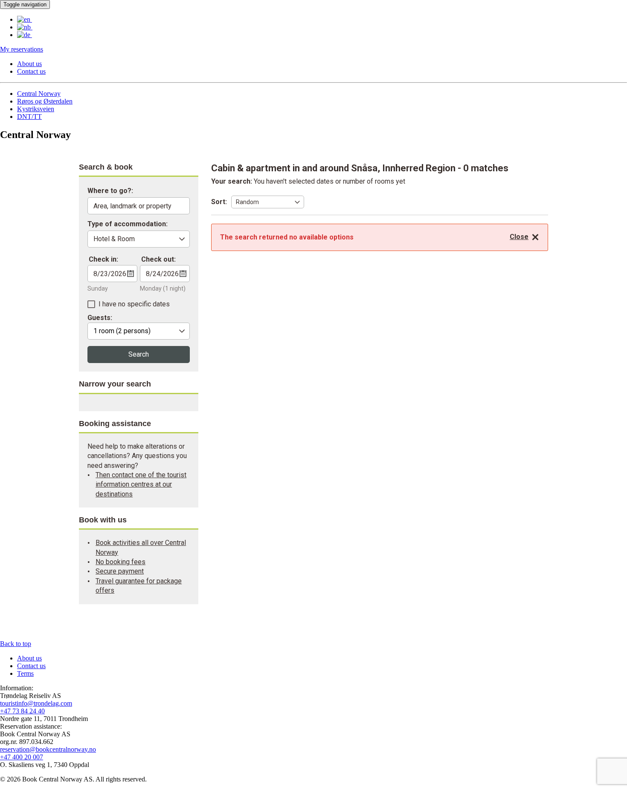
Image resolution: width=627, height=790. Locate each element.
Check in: (103, 259)
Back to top (15, 643)
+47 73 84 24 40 (22, 711)
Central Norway (39, 93)
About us (29, 63)
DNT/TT (29, 116)
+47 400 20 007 (21, 757)
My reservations (21, 49)
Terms (25, 673)
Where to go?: (110, 191)
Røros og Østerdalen (45, 101)
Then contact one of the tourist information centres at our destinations (141, 484)
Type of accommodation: (127, 224)
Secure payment (120, 571)
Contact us (31, 71)
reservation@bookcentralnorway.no (48, 749)
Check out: (158, 259)
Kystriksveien (35, 108)
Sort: (219, 202)
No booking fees (120, 562)
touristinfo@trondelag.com (36, 703)
